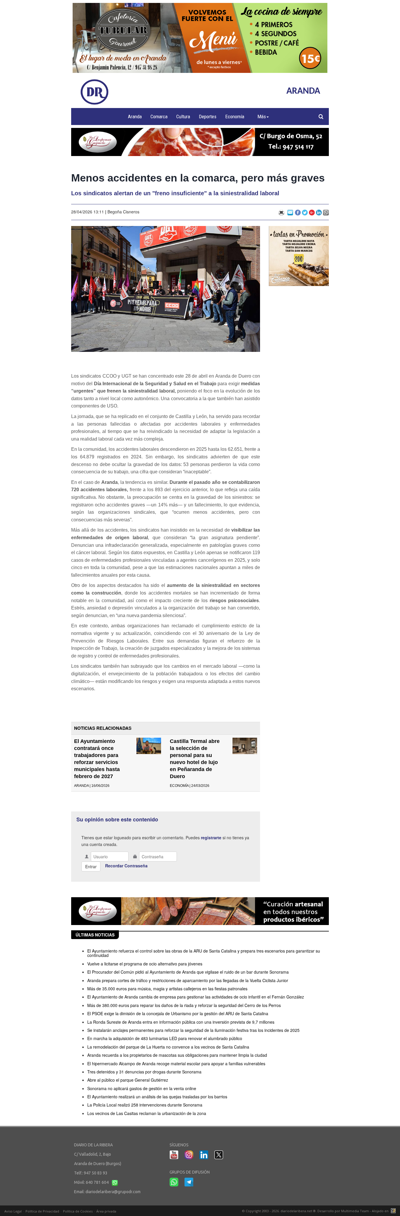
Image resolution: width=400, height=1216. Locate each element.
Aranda (135, 116)
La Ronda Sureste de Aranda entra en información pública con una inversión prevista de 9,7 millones (180, 1022)
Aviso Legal (13, 1211)
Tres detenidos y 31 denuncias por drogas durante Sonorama (144, 1072)
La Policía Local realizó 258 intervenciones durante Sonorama (144, 1105)
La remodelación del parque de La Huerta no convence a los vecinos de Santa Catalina (168, 1047)
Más (261, 116)
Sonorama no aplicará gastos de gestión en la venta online (141, 1088)
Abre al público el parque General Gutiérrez (127, 1080)
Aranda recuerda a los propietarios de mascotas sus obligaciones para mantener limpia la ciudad (177, 1055)
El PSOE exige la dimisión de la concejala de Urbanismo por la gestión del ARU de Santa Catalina (177, 1013)
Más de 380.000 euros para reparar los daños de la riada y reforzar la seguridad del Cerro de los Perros (184, 1005)
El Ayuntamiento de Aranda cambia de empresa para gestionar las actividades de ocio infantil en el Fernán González (195, 997)
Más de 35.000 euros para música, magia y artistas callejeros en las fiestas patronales (167, 988)
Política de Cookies (78, 1211)
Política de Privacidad (42, 1211)
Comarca (159, 116)
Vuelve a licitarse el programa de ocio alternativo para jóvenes (144, 964)
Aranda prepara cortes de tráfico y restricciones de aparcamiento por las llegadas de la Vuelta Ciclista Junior (187, 980)
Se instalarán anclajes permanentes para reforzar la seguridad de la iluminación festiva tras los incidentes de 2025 (193, 1030)
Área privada (106, 1211)
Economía (234, 116)
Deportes (207, 116)
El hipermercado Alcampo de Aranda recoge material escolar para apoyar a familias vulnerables (176, 1063)
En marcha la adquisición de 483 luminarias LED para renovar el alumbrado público (164, 1038)
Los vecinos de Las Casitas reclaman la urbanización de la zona (146, 1113)
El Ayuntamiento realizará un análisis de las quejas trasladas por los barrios (157, 1096)
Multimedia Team (355, 1211)
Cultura (183, 116)
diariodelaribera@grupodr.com (113, 1191)
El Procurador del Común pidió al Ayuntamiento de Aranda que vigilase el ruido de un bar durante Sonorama (188, 972)
